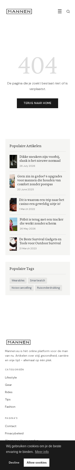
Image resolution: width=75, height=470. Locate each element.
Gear (8, 385)
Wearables (18, 280)
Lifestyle (11, 377)
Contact (10, 426)
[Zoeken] (68, 11)
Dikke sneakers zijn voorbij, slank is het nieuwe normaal (40, 159)
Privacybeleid (14, 433)
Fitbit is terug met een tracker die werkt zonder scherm (41, 222)
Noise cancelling (22, 288)
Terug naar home (37, 103)
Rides (8, 392)
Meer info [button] (42, 452)
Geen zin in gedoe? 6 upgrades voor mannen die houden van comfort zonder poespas (39, 180)
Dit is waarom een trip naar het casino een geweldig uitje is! (41, 202)
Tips (8, 399)
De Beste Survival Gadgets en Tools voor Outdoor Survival (40, 241)
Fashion (10, 407)
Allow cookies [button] (37, 462)
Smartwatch (37, 280)
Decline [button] (14, 462)
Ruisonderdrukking (48, 288)
